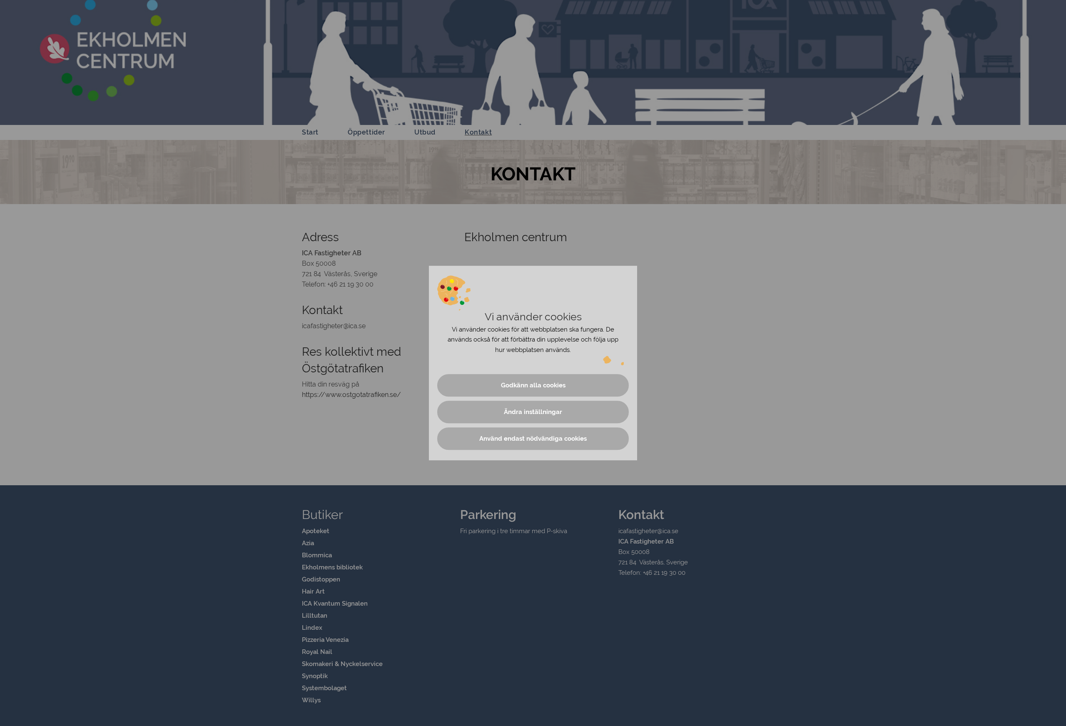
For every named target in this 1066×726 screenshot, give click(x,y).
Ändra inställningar (533, 412)
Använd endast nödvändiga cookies (533, 438)
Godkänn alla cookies (533, 385)
